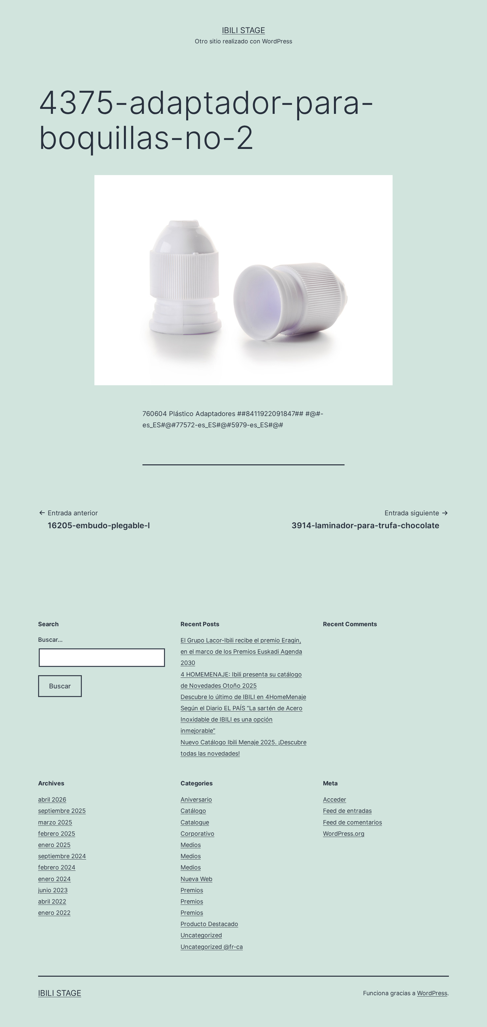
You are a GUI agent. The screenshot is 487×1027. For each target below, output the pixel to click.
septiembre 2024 (62, 856)
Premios (192, 890)
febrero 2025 (56, 833)
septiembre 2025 (62, 810)
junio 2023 (53, 890)
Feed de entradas (347, 810)
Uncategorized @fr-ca (212, 946)
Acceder (334, 799)
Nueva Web (196, 878)
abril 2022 (52, 901)
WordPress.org (343, 833)
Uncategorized (201, 935)
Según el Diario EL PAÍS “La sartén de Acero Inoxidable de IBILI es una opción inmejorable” (241, 719)
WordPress (432, 993)
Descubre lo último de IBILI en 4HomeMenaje (243, 696)
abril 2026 (52, 799)
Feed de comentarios (352, 822)
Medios (191, 844)
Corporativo (197, 833)
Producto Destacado (209, 923)
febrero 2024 (57, 867)
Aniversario (196, 799)
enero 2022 (54, 912)
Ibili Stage (243, 30)
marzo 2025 (55, 822)
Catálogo (193, 810)
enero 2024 (54, 878)
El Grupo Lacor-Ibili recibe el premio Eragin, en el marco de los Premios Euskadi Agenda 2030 (241, 651)
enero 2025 (54, 844)
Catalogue (195, 822)
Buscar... (50, 639)
